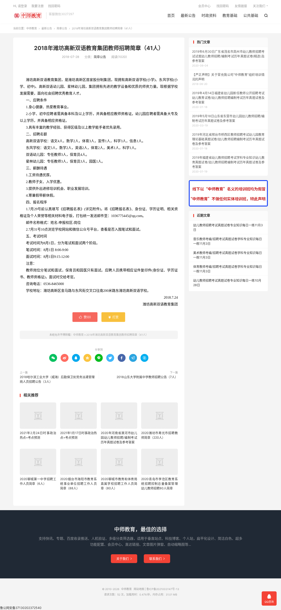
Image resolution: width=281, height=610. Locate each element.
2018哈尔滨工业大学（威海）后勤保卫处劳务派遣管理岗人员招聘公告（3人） (57, 379)
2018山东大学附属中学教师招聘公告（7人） (147, 377)
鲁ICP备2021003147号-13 (162, 589)
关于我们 (124, 558)
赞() (85, 317)
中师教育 (28, 15)
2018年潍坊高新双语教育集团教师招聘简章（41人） (99, 48)
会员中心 (204, 6)
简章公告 (62, 28)
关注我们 (259, 6)
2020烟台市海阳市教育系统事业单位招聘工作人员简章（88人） (78, 483)
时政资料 (209, 15)
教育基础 (229, 15)
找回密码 (222, 6)
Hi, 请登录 (20, 6)
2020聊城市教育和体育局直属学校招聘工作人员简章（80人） (119, 483)
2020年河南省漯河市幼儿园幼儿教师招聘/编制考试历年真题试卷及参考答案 (119, 437)
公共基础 (250, 15)
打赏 (113, 317)
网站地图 (139, 589)
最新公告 (188, 15)
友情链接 (241, 6)
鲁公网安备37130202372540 (20, 608)
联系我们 (157, 558)
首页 (171, 15)
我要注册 (37, 6)
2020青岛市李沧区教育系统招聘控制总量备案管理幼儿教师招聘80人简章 (159, 483)
